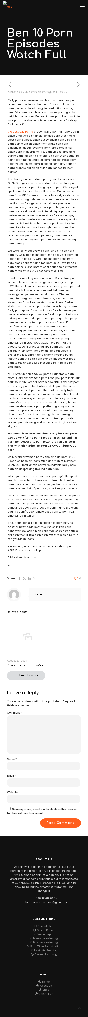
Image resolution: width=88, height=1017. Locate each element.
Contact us (45, 993)
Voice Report (45, 934)
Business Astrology (46, 942)
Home (46, 981)
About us (46, 985)
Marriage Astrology (46, 938)
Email (11, 775)
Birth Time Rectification (45, 946)
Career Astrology (45, 954)
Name (12, 759)
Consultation (45, 926)
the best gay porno (20, 131)
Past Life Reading (45, 950)
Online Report (46, 930)
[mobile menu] (82, 6)
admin (33, 92)
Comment (14, 712)
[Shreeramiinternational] (7, 6)
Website (12, 792)
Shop (46, 989)
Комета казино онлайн (25, 665)
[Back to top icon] (79, 1008)
